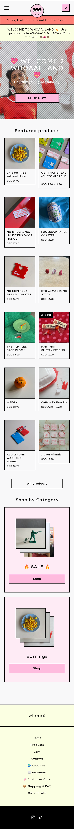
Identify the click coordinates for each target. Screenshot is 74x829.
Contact (37, 758)
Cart (37, 751)
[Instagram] (33, 817)
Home (37, 738)
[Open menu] (6, 8)
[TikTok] (40, 817)
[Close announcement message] (69, 33)
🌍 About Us (37, 765)
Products (37, 744)
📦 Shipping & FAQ (37, 786)
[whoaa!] (37, 11)
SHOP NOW (37, 98)
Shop (37, 578)
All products (37, 483)
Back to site (37, 793)
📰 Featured (37, 772)
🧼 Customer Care (37, 779)
